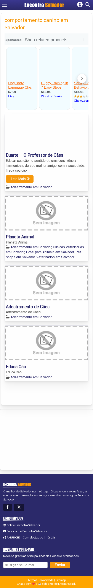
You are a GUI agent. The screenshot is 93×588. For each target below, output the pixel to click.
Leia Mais (18, 179)
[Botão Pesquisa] (88, 5)
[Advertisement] (35, 439)
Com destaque (33, 537)
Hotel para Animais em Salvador (50, 252)
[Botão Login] (80, 5)
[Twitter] (19, 507)
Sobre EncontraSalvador (23, 525)
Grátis (51, 537)
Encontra (44, 5)
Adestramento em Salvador (31, 187)
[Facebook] (7, 507)
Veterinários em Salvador (55, 257)
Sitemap (61, 580)
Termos (32, 580)
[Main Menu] (4, 4)
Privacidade (46, 580)
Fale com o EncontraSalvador (27, 531)
